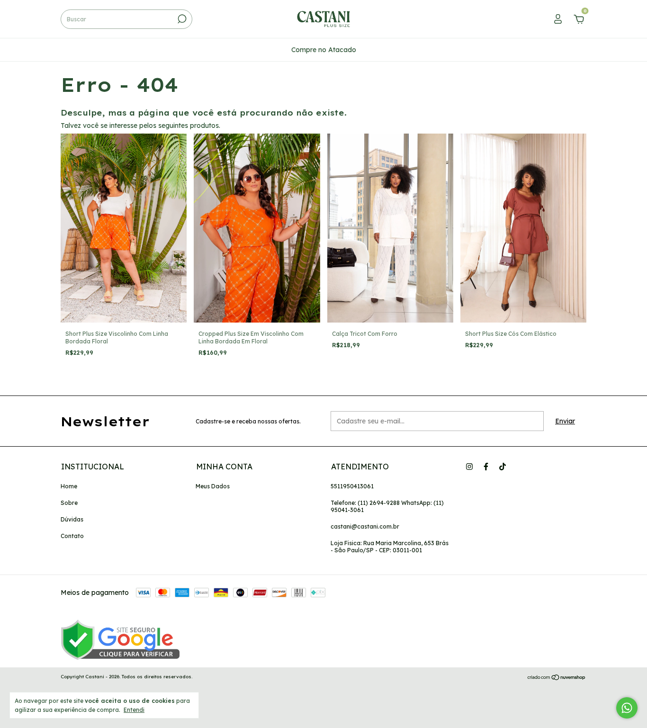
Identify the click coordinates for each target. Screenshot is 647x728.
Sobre (69, 502)
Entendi (134, 709)
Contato (72, 535)
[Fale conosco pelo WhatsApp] (627, 708)
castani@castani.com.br (365, 526)
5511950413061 (352, 486)
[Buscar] (181, 18)
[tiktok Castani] (502, 466)
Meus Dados (213, 486)
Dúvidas (72, 519)
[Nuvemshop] (556, 678)
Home (69, 486)
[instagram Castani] (469, 466)
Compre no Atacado (323, 49)
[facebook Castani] (486, 466)
